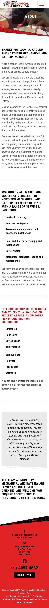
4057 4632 (28, 568)
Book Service (24, 575)
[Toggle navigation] (42, 4)
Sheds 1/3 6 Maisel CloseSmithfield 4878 (24, 536)
